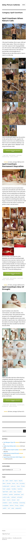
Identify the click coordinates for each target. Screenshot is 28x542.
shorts (8, 500)
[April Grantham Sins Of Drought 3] (22, 334)
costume (13, 486)
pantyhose (17, 494)
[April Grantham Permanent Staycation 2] (14, 213)
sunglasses (5, 505)
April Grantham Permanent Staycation (13, 165)
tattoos (11, 505)
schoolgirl (19, 497)
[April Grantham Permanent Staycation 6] (22, 225)
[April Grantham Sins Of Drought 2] (14, 334)
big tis (15, 480)
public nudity (6, 497)
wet (7, 406)
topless (21, 505)
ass (17, 155)
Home (3, 530)
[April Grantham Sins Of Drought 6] (19, 344)
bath (20, 404)
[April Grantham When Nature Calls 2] (22, 63)
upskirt (4, 508)
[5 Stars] (7, 411)
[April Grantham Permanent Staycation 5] (14, 225)
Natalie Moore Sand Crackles (11, 449)
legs (15, 491)
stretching (22, 502)
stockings (15, 502)
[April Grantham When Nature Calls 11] (22, 108)
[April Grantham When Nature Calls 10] (14, 108)
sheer (4, 500)
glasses (8, 489)
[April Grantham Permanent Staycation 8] (10, 235)
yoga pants (18, 508)
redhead (13, 497)
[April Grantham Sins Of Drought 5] (10, 344)
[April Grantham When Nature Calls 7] (10, 96)
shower (14, 500)
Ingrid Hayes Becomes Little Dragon (12, 457)
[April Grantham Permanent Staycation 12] (8, 251)
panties (11, 494)
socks (10, 502)
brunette (21, 278)
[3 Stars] (5, 411)
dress (18, 486)
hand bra (20, 489)
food (4, 489)
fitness (23, 486)
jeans (11, 491)
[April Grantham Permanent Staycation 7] (5, 235)
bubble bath (6, 486)
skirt (18, 500)
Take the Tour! (6, 534)
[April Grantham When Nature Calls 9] (6, 108)
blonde (19, 155)
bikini (4, 483)
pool (22, 494)
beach (11, 480)
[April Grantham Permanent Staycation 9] (19, 235)
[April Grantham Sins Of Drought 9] (5, 364)
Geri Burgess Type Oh (9, 442)
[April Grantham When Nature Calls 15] (13, 130)
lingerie (19, 491)
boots (13, 483)
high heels (5, 491)
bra (17, 483)
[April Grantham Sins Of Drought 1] (6, 334)
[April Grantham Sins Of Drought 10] (10, 364)
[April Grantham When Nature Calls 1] (10, 63)
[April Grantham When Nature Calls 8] (22, 96)
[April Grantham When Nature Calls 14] (5, 130)
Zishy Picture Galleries (11, 5)
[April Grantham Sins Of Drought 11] (19, 364)
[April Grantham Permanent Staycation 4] (6, 225)
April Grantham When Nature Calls (12, 19)
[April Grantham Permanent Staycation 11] (20, 243)
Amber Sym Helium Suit (9, 446)
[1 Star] (4, 411)
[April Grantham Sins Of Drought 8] (22, 354)
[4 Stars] (6, 411)
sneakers (5, 502)
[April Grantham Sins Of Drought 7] (10, 354)
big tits (22, 404)
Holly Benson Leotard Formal (11, 453)
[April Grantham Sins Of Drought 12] (5, 372)
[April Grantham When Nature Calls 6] (22, 85)
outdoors (4, 156)
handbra (14, 489)
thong (7, 156)
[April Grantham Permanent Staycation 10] (8, 243)
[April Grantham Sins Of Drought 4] (5, 344)
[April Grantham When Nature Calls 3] (10, 74)
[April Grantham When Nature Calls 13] (18, 119)
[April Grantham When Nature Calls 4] (22, 74)
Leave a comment (14, 156)
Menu (23, 4)
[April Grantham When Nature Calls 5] (10, 85)
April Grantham (12, 155)
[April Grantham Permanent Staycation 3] (22, 213)
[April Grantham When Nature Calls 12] (5, 119)
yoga (12, 508)
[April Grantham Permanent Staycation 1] (6, 213)
